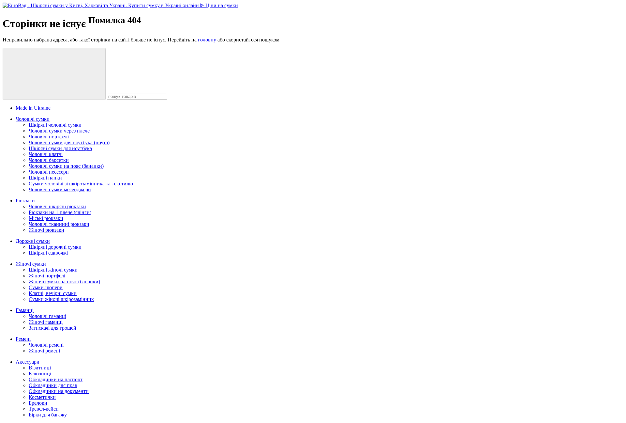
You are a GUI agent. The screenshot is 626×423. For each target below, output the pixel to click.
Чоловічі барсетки (49, 160)
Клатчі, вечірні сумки (53, 293)
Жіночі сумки (31, 264)
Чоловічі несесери (49, 172)
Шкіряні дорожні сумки (55, 247)
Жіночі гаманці (46, 322)
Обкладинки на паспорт (55, 379)
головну (207, 39)
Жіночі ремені (44, 350)
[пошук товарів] (54, 74)
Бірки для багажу (48, 414)
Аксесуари (27, 362)
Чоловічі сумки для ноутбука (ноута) (69, 142)
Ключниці (40, 373)
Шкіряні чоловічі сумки (55, 125)
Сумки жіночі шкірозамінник (61, 299)
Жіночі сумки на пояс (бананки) (64, 281)
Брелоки (38, 403)
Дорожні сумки (33, 241)
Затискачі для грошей (52, 328)
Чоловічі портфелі (49, 136)
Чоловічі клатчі (46, 154)
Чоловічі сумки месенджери (60, 189)
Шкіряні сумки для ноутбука (60, 148)
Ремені (23, 339)
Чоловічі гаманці (47, 316)
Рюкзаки (25, 200)
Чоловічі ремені (46, 345)
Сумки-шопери (46, 287)
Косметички (42, 397)
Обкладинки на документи (59, 391)
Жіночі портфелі (47, 275)
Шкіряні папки (45, 177)
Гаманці (25, 310)
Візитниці (40, 367)
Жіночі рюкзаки (46, 230)
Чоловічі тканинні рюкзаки (59, 224)
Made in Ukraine (33, 108)
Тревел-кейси (44, 409)
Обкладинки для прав (53, 385)
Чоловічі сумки (33, 119)
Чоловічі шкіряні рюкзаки (57, 206)
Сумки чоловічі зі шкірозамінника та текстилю (81, 183)
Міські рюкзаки (46, 218)
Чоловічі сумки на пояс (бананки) (66, 166)
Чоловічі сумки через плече (59, 130)
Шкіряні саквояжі (48, 253)
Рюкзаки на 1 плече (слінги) (60, 212)
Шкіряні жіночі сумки (53, 270)
